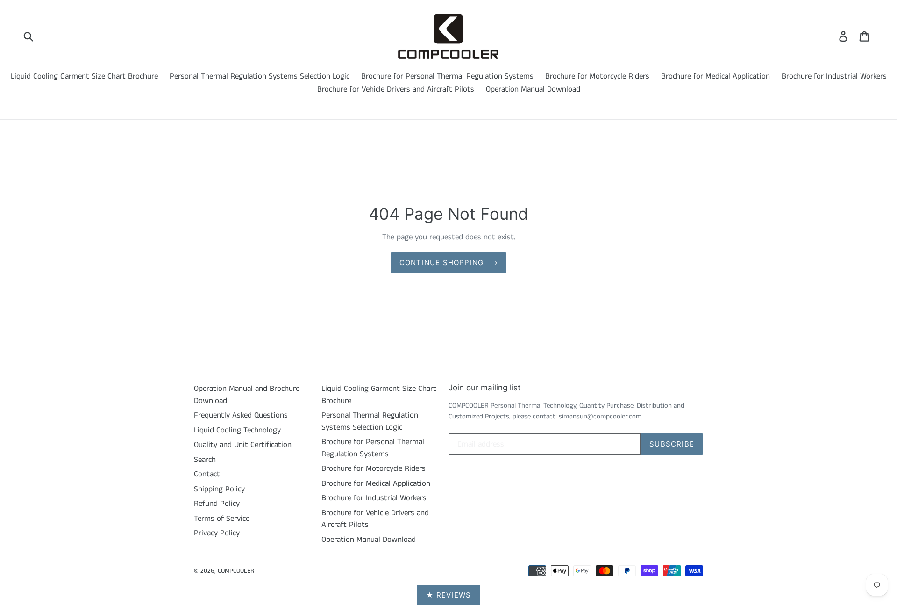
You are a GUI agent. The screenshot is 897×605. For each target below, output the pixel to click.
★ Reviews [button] (448, 595)
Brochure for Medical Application (715, 76)
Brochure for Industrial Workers (834, 76)
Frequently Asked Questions (241, 415)
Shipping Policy (219, 489)
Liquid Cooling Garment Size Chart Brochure (84, 76)
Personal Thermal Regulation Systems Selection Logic (259, 76)
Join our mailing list (484, 387)
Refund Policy (217, 503)
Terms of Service (221, 518)
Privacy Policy (217, 533)
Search (205, 459)
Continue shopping (441, 262)
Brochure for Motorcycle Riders (597, 76)
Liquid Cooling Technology (237, 430)
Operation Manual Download (533, 89)
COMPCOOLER (236, 571)
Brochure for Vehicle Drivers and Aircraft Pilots (395, 89)
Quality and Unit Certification (243, 444)
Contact (207, 474)
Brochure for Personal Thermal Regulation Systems (447, 76)
